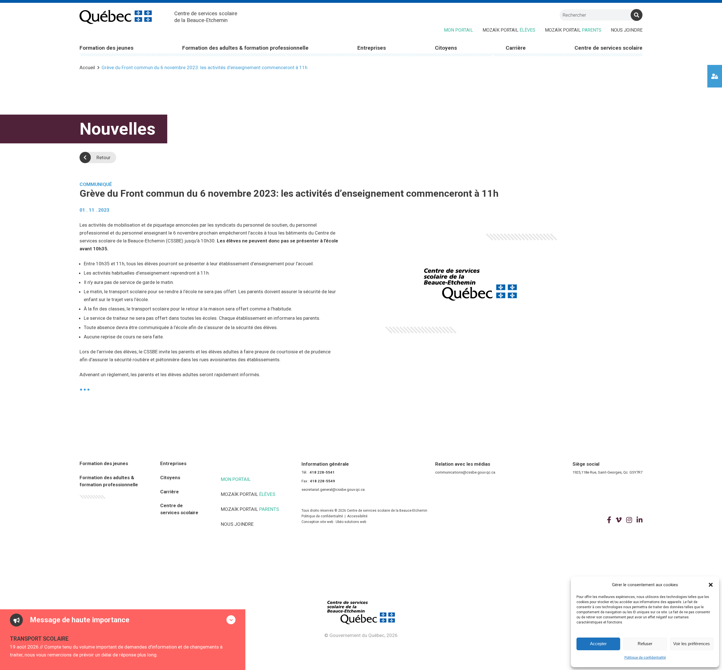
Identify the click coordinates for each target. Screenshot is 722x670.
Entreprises (173, 463)
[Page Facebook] (609, 520)
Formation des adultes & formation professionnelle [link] (245, 48)
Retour (103, 157)
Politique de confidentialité (645, 658)
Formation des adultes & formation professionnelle (109, 481)
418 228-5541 (322, 472)
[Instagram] (629, 520)
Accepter (598, 643)
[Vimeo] (619, 520)
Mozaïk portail (509, 30)
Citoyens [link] (446, 48)
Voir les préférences (691, 643)
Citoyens (170, 477)
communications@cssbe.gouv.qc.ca (465, 472)
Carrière (169, 491)
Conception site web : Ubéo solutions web (333, 522)
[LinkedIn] (639, 520)
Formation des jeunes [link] (106, 48)
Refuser (645, 643)
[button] (711, 585)
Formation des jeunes (104, 463)
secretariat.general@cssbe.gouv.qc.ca (333, 489)
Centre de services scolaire (179, 509)
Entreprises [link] (371, 48)
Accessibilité (357, 516)
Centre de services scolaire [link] (608, 48)
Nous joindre (626, 30)
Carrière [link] (516, 48)
